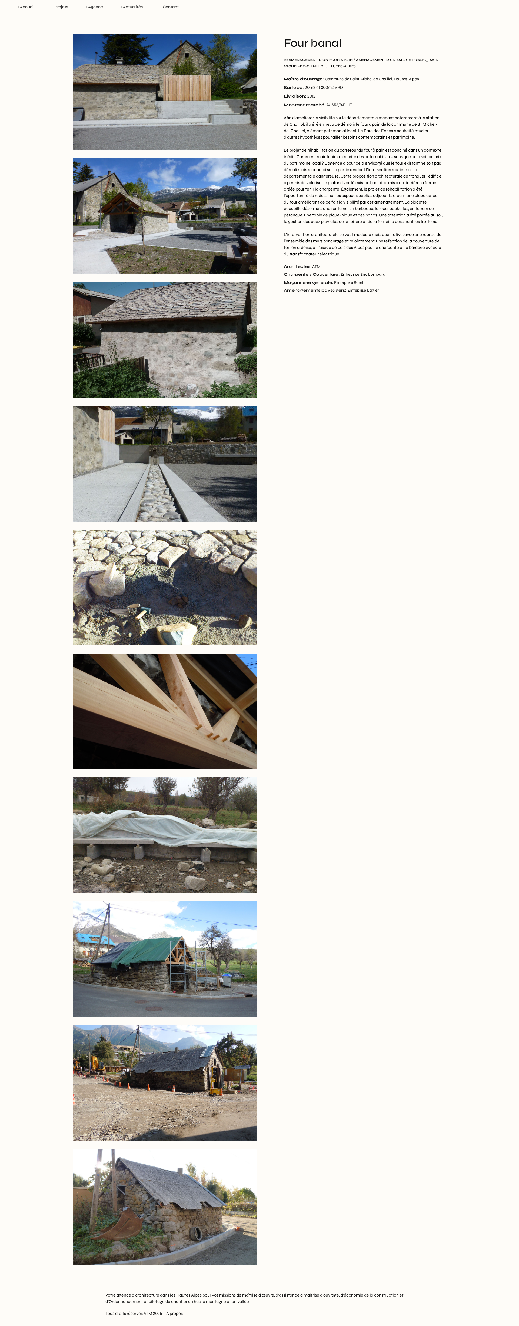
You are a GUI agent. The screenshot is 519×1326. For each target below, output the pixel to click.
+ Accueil (26, 7)
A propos (174, 1313)
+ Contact (169, 7)
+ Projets (60, 7)
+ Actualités (131, 7)
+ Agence (94, 7)
